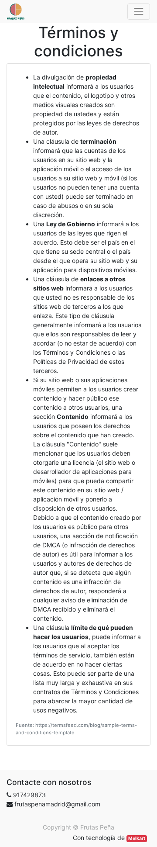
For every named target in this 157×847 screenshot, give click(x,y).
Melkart (136, 838)
